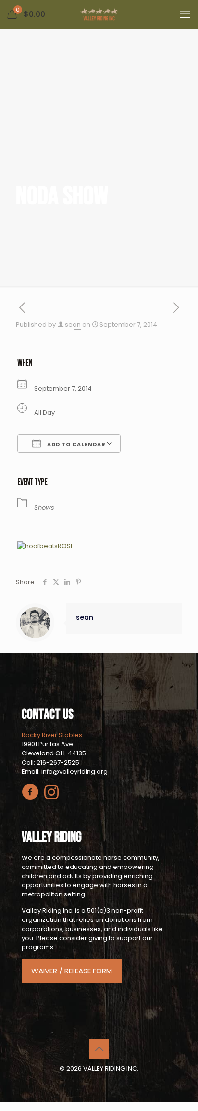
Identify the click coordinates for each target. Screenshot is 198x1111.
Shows (44, 507)
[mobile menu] (185, 14)
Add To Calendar (76, 444)
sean (73, 324)
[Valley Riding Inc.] (99, 14)
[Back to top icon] (99, 1049)
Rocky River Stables (52, 735)
